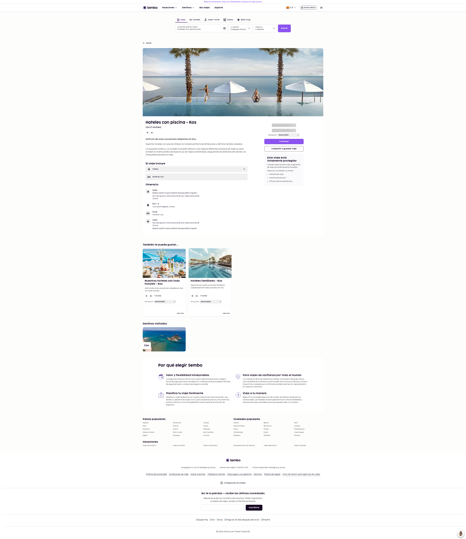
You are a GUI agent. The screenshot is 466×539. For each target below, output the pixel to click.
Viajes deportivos (270, 445)
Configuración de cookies (235, 483)
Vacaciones (168, 8)
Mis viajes (204, 8)
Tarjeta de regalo (272, 474)
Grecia (205, 426)
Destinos (187, 8)
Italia (144, 426)
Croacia (206, 435)
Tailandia (206, 429)
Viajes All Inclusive (149, 445)
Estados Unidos (148, 432)
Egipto (145, 435)
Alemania (146, 429)
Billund (266, 423)
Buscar (284, 28)
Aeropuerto (272, 135)
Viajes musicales (300, 445)
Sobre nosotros (197, 474)
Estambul (236, 435)
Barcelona (267, 426)
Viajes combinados (210, 445)
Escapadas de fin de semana (244, 445)
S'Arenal (297, 435)
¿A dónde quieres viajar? (187, 27)
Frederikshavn (299, 429)
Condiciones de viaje (178, 474)
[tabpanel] (233, 28)
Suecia (175, 429)
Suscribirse (254, 507)
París (296, 423)
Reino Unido (177, 432)
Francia (175, 426)
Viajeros (258, 27)
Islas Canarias (208, 432)
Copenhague (299, 432)
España (145, 423)
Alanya (236, 423)
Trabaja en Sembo (216, 474)
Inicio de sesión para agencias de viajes (301, 474)
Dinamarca (177, 423)
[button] (197, 169)
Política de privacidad (156, 474)
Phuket (266, 429)
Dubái (266, 432)
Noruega (176, 435)
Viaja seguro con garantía (239, 474)
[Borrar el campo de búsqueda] (224, 28)
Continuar (284, 141)
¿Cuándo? (235, 27)
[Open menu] (321, 8)
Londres (297, 426)
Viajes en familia (179, 445)
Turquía (206, 423)
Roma (235, 429)
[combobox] (199, 29)
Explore (219, 8)
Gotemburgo (238, 432)
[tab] (181, 20)
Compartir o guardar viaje (284, 149)
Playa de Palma (239, 426)
